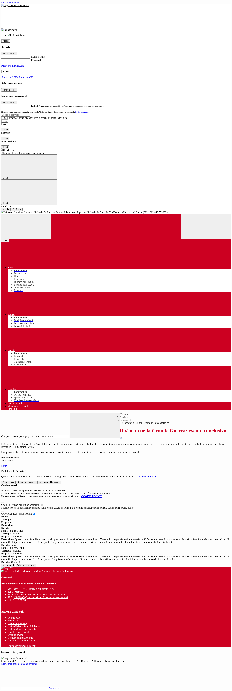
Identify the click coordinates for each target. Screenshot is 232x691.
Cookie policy (15, 617)
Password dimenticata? (12, 65)
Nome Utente (38, 56)
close (5, 240)
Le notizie (125, 420)
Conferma (16, 209)
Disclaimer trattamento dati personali (19, 664)
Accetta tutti (49, 482)
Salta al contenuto (10, 2)
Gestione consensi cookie (20, 637)
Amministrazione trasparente (22, 640)
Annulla (6, 209)
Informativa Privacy (17, 623)
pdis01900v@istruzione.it (40, 594)
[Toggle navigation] (26, 226)
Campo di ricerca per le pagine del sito (20, 436)
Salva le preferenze (26, 565)
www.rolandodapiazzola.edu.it (16, 513)
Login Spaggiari (82, 112)
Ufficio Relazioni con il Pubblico (24, 626)
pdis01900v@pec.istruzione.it (41, 597)
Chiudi (5, 130)
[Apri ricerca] (206, 226)
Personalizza (8, 482)
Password (36, 60)
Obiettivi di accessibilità (19, 632)
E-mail (34, 105)
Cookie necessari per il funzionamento (20, 505)
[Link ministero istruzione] (15, 5)
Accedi (6, 41)
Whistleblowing (15, 634)
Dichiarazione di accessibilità (22, 629)
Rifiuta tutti (27, 482)
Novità (123, 417)
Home (123, 414)
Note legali (13, 620)
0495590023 (18, 591)
